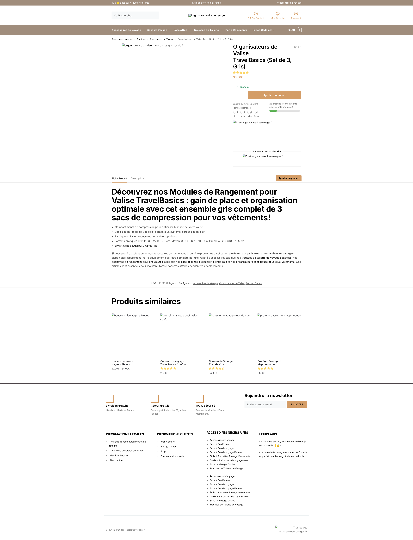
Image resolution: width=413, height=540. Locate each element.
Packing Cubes (254, 283)
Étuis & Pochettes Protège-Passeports (230, 456)
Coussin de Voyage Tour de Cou (221, 363)
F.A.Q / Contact (256, 18)
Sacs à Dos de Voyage (222, 448)
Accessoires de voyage (289, 2)
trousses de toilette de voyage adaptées (266, 257)
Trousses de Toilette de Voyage (226, 468)
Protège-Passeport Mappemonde (269, 363)
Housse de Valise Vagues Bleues (122, 363)
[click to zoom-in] (173, 95)
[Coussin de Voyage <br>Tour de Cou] (231, 335)
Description (137, 178)
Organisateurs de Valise (231, 283)
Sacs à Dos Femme (220, 444)
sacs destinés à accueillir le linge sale (204, 261)
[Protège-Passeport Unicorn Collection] (299, 47)
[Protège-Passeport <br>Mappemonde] (279, 335)
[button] (241, 72)
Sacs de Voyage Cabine (222, 464)
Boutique (141, 39)
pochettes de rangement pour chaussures (137, 261)
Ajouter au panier (274, 95)
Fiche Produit (119, 178)
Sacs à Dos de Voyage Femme (226, 452)
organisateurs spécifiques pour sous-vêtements (265, 261)
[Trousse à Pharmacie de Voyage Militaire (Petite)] (295, 47)
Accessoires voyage (122, 39)
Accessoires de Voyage (162, 39)
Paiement (296, 18)
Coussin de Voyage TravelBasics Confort (173, 363)
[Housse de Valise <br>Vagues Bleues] (133, 335)
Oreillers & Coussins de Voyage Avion (229, 460)
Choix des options (133, 375)
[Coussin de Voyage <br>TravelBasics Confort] (182, 335)
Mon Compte (277, 18)
